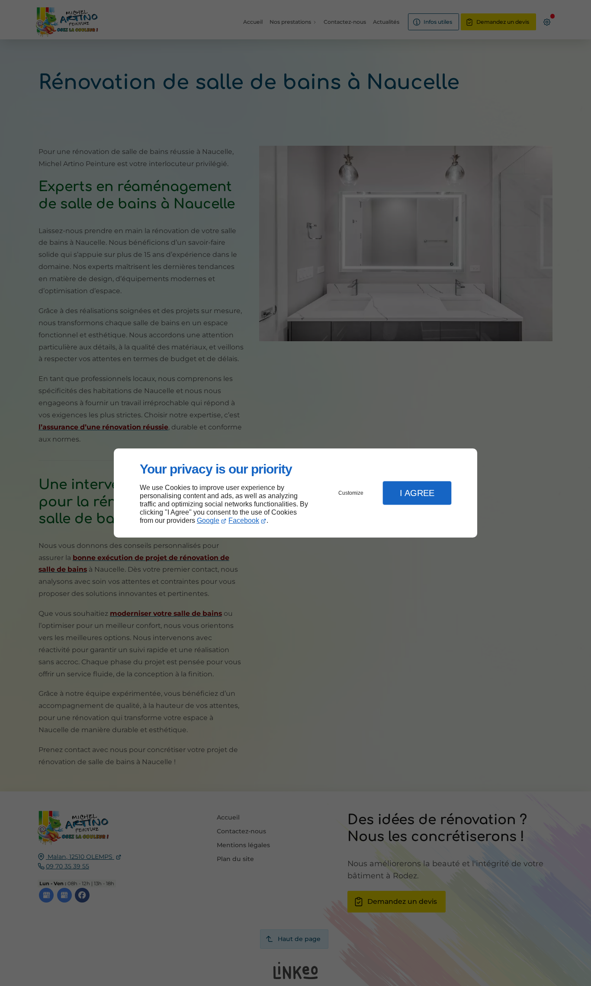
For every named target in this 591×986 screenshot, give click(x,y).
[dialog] (295, 493)
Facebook (243, 520)
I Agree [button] (417, 493)
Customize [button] (350, 493)
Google (208, 520)
